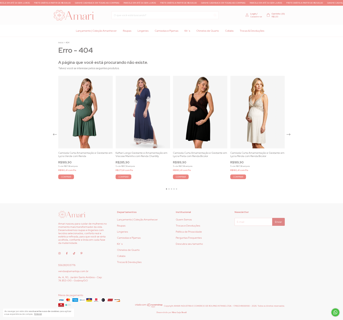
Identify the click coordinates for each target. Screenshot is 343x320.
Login (253, 13)
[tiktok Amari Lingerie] (74, 253)
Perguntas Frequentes (189, 237)
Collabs (229, 30)
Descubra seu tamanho (189, 243)
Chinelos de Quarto (207, 30)
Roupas (127, 30)
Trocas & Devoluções (252, 30)
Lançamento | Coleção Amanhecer (96, 30)
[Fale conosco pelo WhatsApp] (335, 312)
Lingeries (143, 30)
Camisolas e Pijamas (166, 30)
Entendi (38, 314)
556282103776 (67, 265)
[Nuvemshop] (149, 306)
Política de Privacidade (189, 231)
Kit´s (187, 30)
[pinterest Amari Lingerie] (81, 253)
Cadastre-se (256, 16)
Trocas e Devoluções (188, 225)
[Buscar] (215, 15)
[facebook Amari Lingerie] (67, 253)
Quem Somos (184, 219)
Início (60, 42)
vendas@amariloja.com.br (73, 271)
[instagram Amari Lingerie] (59, 253)
